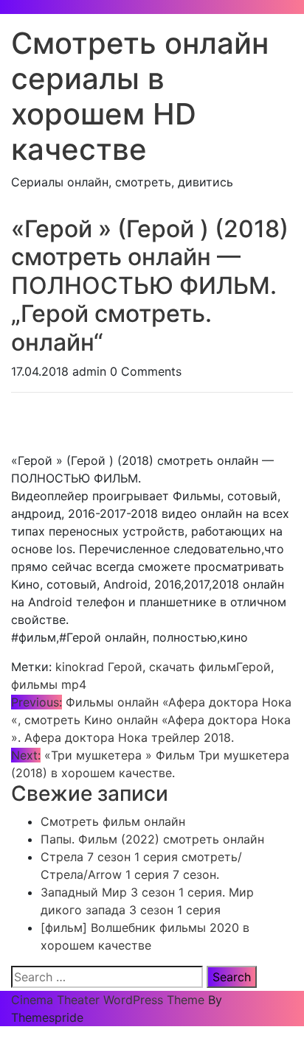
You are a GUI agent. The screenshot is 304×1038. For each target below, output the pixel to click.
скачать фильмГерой (210, 666)
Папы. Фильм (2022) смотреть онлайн (152, 839)
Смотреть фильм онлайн (113, 821)
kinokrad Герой (98, 666)
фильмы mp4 (48, 684)
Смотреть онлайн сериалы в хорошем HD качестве (140, 96)
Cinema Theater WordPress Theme (107, 999)
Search (232, 976)
